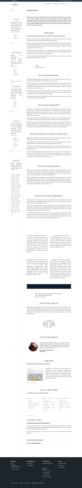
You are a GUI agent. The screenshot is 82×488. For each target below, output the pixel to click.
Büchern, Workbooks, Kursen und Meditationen (48, 431)
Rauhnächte (18, 197)
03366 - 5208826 (14, 0)
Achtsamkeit (13, 174)
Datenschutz (27, 483)
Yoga (19, 211)
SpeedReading (18, 201)
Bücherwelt (13, 176)
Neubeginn (13, 197)
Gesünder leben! (62, 463)
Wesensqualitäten (14, 211)
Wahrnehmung (13, 209)
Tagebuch (17, 203)
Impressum (21, 483)
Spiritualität (13, 203)
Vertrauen (17, 205)
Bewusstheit (18, 174)
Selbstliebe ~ (30, 401)
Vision (12, 207)
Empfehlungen (34, 483)
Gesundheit (13, 187)
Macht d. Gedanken (47, 476)
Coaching (17, 176)
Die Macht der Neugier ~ (63, 401)
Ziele (12, 213)
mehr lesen (29, 409)
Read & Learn (62, 467)
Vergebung (13, 205)
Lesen (15, 193)
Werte (18, 209)
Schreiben (16, 199)
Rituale (12, 199)
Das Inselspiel (46, 474)
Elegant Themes (19, 486)
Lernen (12, 193)
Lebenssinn (18, 191)
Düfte (17, 178)
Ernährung (13, 182)
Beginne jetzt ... (14, 66)
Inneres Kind (13, 189)
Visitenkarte (16, 207)
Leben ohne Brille (47, 470)
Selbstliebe (13, 201)
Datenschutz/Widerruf (31, 382)
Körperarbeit (13, 191)
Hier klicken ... (14, 98)
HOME (12, 483)
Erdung (18, 180)
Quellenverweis (41, 483)
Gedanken (17, 182)
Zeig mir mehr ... (14, 135)
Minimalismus (18, 195)
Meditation (13, 195)
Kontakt (16, 483)
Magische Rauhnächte (48, 463)
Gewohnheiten (18, 187)
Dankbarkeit (13, 178)
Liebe (18, 193)
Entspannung (13, 180)
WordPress (31, 486)
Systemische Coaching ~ (47, 401)
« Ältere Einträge (30, 415)
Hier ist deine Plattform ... (16, 32)
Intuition (17, 189)
